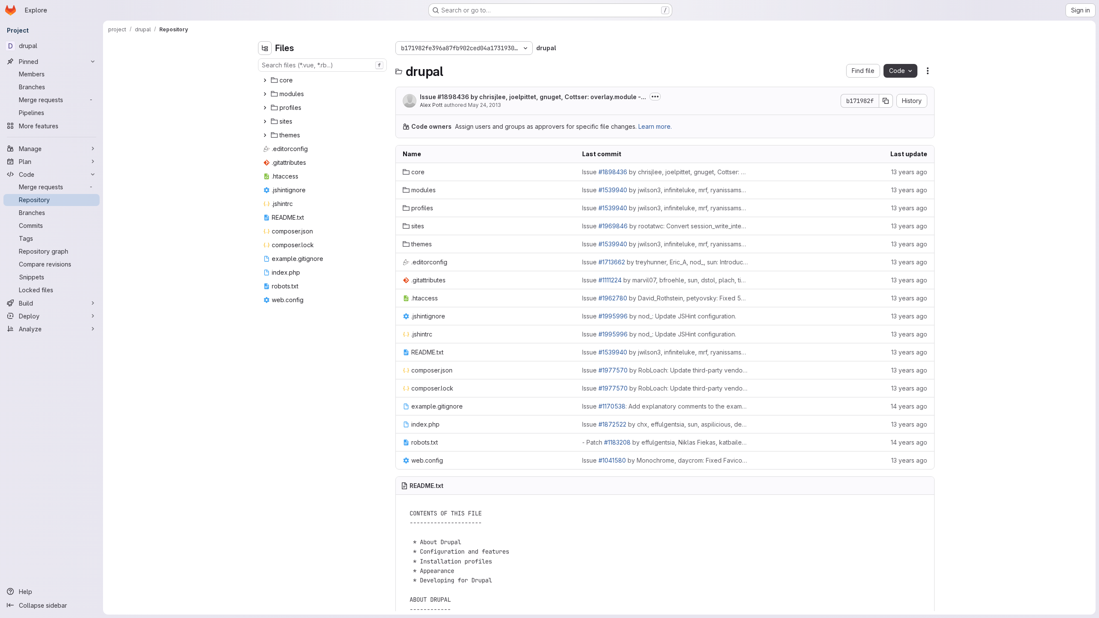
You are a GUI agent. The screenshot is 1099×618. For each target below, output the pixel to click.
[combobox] (322, 65)
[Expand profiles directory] (265, 108)
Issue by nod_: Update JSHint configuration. (659, 316)
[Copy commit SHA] (886, 101)
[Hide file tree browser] (265, 48)
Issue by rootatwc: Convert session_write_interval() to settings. (665, 226)
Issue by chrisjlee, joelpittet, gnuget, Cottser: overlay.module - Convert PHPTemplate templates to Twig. (665, 172)
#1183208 (617, 442)
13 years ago (909, 172)
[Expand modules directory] (265, 94)
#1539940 (612, 190)
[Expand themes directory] (265, 135)
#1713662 (611, 262)
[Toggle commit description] (655, 96)
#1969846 (613, 226)
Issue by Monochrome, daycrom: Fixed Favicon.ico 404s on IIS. (665, 460)
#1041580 (612, 460)
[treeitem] (323, 80)
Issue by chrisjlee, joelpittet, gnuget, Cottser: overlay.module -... (533, 96)
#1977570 (613, 370)
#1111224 (610, 280)
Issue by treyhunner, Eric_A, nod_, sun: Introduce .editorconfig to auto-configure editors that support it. (665, 262)
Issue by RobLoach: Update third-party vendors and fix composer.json (665, 370)
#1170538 (611, 406)
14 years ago (909, 406)
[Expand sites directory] (265, 121)
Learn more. (655, 126)
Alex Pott (431, 105)
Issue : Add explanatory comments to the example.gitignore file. (665, 406)
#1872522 (612, 424)
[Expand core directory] (265, 80)
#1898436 (453, 96)
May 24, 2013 (484, 105)
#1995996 (613, 316)
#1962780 (612, 298)
